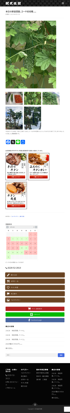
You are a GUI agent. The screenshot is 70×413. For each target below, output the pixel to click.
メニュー (62, 3)
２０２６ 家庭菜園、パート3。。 (15, 335)
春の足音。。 (9, 348)
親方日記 (22, 216)
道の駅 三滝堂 (41, 379)
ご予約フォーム (10, 388)
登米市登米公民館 (42, 373)
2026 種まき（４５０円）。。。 (14, 344)
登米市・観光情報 (42, 376)
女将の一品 (14, 281)
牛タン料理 (14, 288)
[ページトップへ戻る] (35, 405)
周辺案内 (14, 294)
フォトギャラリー (15, 216)
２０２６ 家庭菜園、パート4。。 (15, 331)
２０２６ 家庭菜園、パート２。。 (15, 339)
